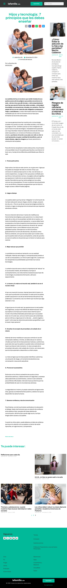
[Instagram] (7, 538)
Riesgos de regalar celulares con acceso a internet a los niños (57, 108)
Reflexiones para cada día (10, 455)
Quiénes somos (38, 543)
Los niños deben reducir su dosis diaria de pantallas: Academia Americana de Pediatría (50, 509)
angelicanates (49, 585)
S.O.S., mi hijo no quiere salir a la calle (49, 477)
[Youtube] (13, 538)
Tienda (36, 535)
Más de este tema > (9, 436)
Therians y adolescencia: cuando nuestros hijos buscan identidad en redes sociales (16, 509)
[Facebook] (4, 538)
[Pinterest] (10, 538)
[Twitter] (17, 538)
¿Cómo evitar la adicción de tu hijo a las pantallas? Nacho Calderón (57, 46)
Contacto (36, 539)
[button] (26, 26)
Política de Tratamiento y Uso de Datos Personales (45, 548)
